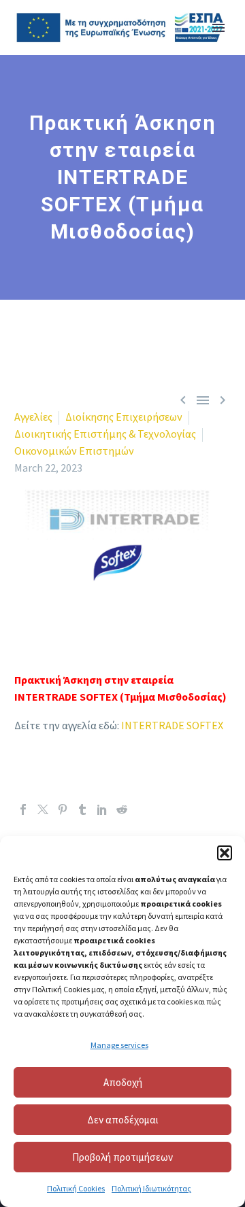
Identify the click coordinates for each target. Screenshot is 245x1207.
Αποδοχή (122, 1082)
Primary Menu (218, 28)
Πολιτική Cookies (76, 1188)
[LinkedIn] (102, 809)
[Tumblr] (82, 809)
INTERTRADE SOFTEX (172, 725)
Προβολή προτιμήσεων (122, 1157)
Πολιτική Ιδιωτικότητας (151, 1188)
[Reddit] (121, 809)
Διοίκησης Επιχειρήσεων (123, 416)
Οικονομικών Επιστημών (74, 450)
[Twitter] (42, 809)
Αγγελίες (33, 416)
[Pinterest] (62, 809)
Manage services (119, 1045)
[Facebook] (23, 809)
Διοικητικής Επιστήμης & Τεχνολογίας (105, 433)
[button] (224, 853)
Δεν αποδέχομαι (123, 1119)
